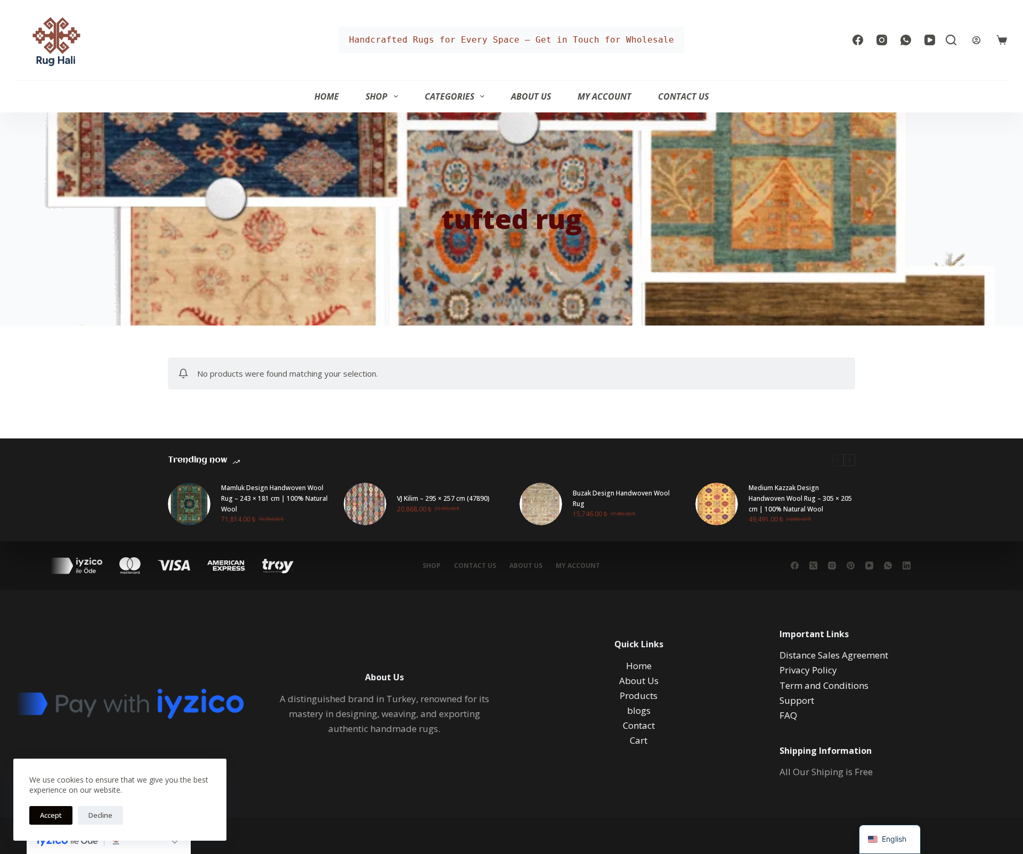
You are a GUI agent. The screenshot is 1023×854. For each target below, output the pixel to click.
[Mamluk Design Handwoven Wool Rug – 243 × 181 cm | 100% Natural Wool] (189, 504)
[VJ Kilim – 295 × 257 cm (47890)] (365, 504)
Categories (449, 96)
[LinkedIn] (907, 566)
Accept (51, 815)
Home (326, 96)
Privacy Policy (808, 670)
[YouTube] (929, 40)
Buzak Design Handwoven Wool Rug (621, 498)
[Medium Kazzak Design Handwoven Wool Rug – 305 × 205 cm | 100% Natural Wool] (716, 504)
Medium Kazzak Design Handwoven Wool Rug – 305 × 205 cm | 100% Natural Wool (800, 498)
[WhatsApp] (905, 40)
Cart (638, 740)
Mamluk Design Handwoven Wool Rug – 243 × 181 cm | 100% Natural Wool (274, 498)
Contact (639, 725)
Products (638, 695)
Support (797, 700)
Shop (376, 96)
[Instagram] (881, 40)
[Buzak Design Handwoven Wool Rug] (540, 504)
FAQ (788, 715)
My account (604, 96)
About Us (531, 96)
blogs (639, 710)
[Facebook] (857, 40)
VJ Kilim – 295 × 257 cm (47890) (443, 498)
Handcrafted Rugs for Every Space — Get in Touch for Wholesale (511, 40)
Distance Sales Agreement (834, 655)
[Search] (951, 40)
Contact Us (683, 96)
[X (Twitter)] (813, 566)
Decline (100, 815)
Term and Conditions (824, 685)
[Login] (976, 40)
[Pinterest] (851, 566)
